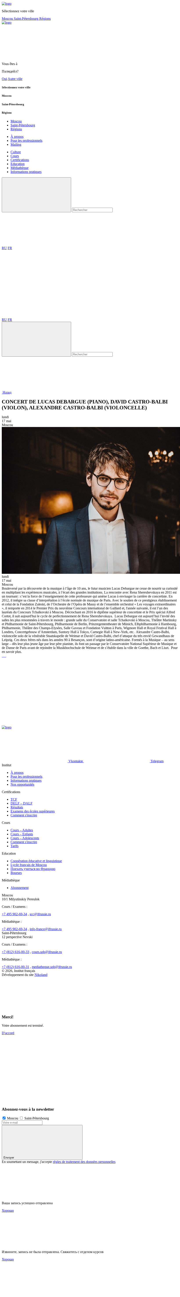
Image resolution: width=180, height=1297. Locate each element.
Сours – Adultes (22, 830)
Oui (4, 79)
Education (18, 164)
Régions (45, 18)
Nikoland (40, 975)
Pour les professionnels (26, 140)
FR (10, 248)
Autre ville (15, 79)
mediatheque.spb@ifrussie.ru (52, 967)
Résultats (17, 807)
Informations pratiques (26, 172)
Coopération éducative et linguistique (36, 861)
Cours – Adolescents (25, 838)
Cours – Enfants (22, 834)
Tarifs (14, 846)
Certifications (20, 160)
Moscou (8, 18)
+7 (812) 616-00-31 (15, 967)
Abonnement (20, 888)
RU (4, 248)
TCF (14, 799)
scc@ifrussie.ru (40, 914)
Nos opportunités (22, 784)
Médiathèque (20, 168)
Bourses (16, 873)
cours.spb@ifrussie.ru (47, 952)
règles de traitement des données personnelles (84, 1162)
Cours (15, 156)
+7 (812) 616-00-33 (15, 952)
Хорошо (8, 1210)
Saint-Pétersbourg (26, 18)
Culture (16, 152)
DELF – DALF (21, 803)
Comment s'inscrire (24, 815)
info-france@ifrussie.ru (46, 929)
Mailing (16, 144)
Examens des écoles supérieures (33, 811)
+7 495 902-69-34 (14, 914)
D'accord (8, 1033)
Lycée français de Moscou (29, 865)
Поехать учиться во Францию (33, 869)
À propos (17, 136)
